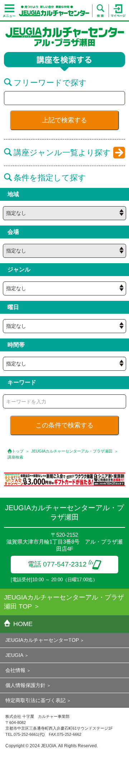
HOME (23, 623)
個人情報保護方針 (25, 685)
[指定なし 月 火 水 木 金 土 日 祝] (64, 326)
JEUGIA (14, 655)
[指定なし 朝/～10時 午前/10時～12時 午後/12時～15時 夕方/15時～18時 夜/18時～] (64, 364)
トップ (18, 451)
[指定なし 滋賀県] (64, 213)
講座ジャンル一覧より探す (62, 152)
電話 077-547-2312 (57, 564)
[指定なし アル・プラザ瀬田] (64, 251)
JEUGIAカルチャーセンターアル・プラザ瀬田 (72, 451)
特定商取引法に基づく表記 (35, 700)
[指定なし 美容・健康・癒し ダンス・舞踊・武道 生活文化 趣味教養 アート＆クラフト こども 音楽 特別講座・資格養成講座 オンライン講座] (64, 288)
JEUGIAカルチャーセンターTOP (42, 640)
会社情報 (15, 670)
